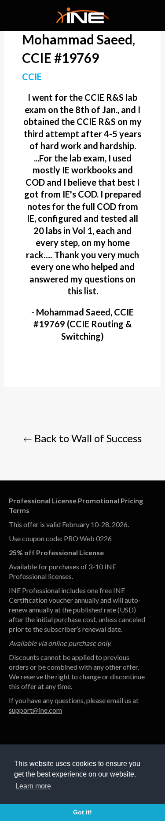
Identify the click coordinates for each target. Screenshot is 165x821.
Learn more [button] (33, 786)
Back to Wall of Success (87, 438)
